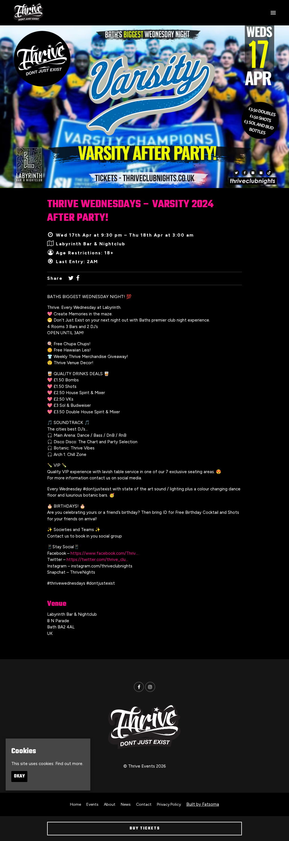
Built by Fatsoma (202, 804)
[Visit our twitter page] (71, 278)
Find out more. (69, 763)
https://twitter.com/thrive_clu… (97, 559)
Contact (144, 804)
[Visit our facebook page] (77, 278)
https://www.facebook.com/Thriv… (104, 553)
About (109, 804)
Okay (19, 776)
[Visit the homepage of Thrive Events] (28, 12)
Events (92, 804)
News (126, 804)
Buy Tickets (145, 828)
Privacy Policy (169, 804)
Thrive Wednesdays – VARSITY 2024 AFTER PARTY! (130, 211)
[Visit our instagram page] (150, 687)
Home (75, 804)
